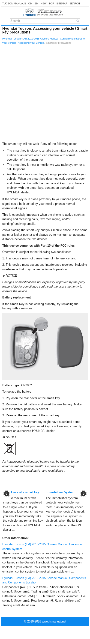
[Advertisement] (45, 94)
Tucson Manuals (14, 3)
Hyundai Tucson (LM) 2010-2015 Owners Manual (30, 38)
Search (74, 3)
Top (51, 3)
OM (30, 3)
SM (36, 3)
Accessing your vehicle (31, 42)
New (43, 3)
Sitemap (61, 3)
